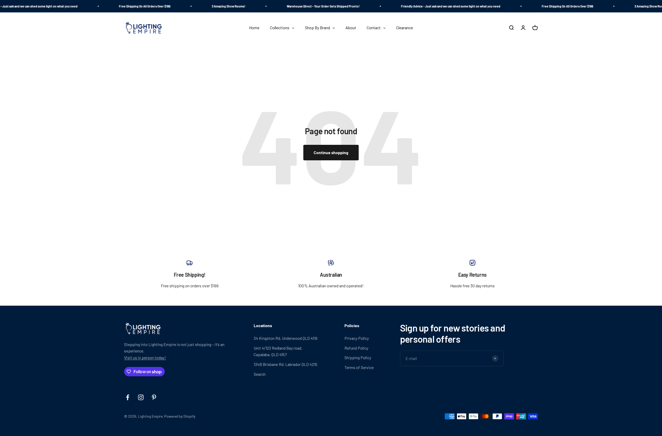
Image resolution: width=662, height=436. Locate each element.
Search (260, 374)
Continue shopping (331, 152)
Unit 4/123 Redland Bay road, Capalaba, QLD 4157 (278, 351)
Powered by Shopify (179, 416)
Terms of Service (359, 367)
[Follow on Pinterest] (154, 397)
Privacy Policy (356, 338)
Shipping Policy (357, 357)
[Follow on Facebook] (127, 397)
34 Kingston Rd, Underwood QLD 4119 (285, 338)
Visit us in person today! (145, 357)
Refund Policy (356, 347)
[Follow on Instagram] (140, 397)
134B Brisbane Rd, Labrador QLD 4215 (285, 364)
